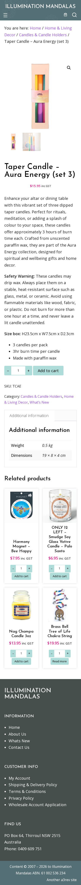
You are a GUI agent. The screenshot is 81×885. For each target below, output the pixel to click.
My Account (19, 778)
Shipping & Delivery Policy (33, 784)
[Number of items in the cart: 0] (65, 14)
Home (35, 28)
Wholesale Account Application (37, 804)
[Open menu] (5, 15)
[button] (69, 68)
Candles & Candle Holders (43, 34)
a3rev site (69, 879)
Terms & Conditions (27, 791)
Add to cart (48, 370)
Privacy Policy (21, 798)
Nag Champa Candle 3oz (21, 634)
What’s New (39, 402)
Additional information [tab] (29, 415)
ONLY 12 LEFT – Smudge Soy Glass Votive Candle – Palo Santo (59, 539)
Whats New (19, 740)
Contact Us (19, 747)
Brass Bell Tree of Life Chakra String (60, 631)
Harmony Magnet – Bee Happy (21, 546)
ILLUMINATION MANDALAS (40, 6)
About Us (17, 734)
